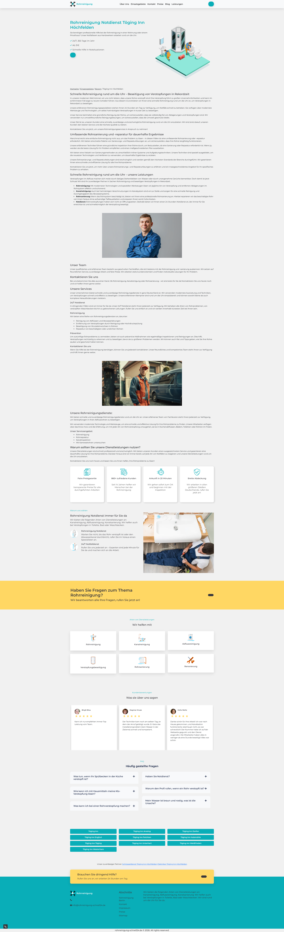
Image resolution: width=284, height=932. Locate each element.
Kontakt (151, 4)
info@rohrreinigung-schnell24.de (88, 905)
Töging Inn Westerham (93, 849)
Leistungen (177, 4)
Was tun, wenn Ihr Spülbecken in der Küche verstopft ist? (98, 777)
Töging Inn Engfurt (93, 837)
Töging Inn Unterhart (142, 843)
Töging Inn (93, 831)
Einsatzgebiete (138, 4)
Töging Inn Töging (93, 843)
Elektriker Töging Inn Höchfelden (172, 864)
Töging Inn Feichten (142, 837)
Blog (167, 4)
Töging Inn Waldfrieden (190, 843)
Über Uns (124, 4)
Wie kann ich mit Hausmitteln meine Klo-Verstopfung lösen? (96, 792)
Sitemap (123, 915)
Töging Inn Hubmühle (191, 837)
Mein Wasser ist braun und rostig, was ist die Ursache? (170, 802)
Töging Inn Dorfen (190, 831)
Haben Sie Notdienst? (157, 776)
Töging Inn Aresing (142, 831)
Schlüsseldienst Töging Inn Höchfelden (139, 864)
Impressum (124, 908)
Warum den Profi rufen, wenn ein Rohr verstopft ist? (174, 788)
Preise (160, 4)
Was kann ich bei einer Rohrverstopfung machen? (101, 806)
